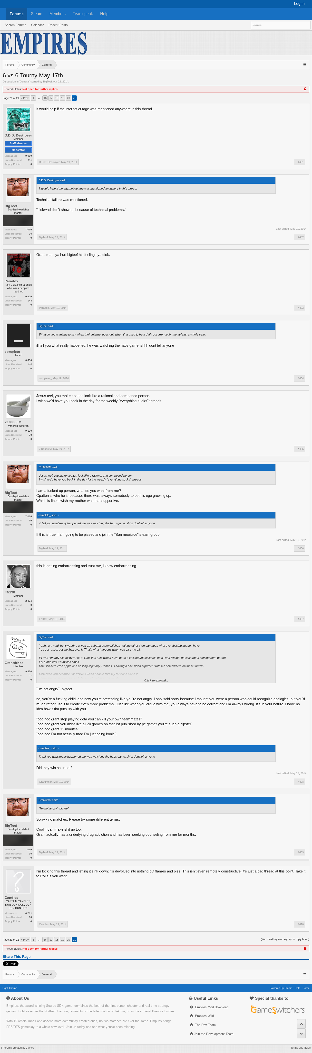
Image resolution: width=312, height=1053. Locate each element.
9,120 (28, 430)
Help (104, 14)
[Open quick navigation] (305, 64)
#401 (301, 162)
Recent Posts (58, 25)
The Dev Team (205, 1025)
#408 (301, 781)
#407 (301, 618)
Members (57, 14)
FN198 (10, 592)
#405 (301, 448)
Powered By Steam (281, 988)
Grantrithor (14, 663)
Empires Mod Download (211, 1007)
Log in (299, 3)
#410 (301, 924)
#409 (301, 852)
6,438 (28, 360)
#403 (301, 307)
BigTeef (47, 81)
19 (62, 98)
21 (74, 98)
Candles (11, 897)
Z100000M (13, 422)
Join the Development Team (214, 1034)
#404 (301, 378)
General (24, 81)
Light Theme (9, 988)
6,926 (28, 296)
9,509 (28, 155)
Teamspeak (83, 14)
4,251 (28, 913)
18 (56, 98)
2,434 (28, 600)
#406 (301, 548)
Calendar (37, 25)
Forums (17, 13)
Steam (36, 14)
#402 (301, 237)
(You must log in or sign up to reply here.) (285, 939)
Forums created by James (18, 1047)
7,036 (28, 229)
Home (306, 988)
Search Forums (15, 25)
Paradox (11, 281)
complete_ (13, 352)
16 (45, 98)
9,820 (28, 671)
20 (68, 98)
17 (50, 98)
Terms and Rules (301, 1047)
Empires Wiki (204, 1016)
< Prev (25, 98)
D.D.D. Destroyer (18, 135)
